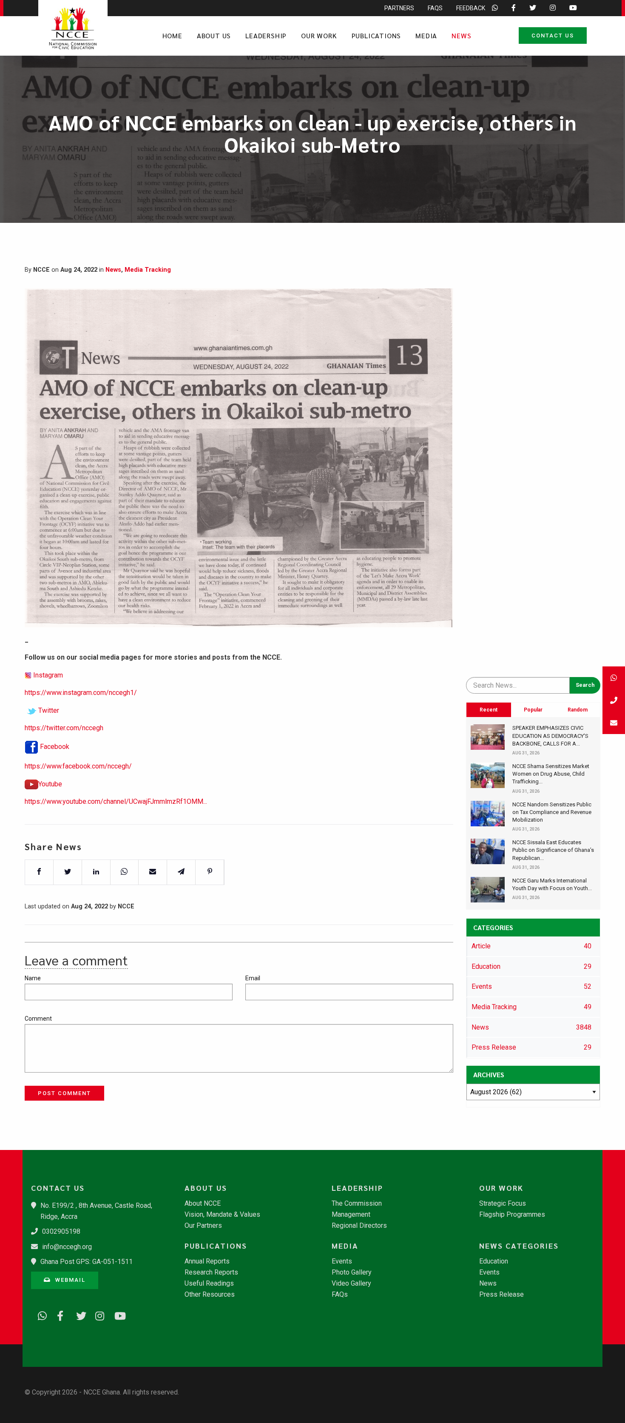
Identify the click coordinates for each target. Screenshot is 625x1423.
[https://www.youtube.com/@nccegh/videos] (116, 1314)
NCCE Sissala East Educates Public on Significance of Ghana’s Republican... (553, 850)
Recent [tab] (488, 710)
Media (426, 35)
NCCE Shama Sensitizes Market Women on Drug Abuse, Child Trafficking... (550, 774)
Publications (376, 35)
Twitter (48, 710)
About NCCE (203, 1203)
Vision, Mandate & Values (222, 1214)
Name (33, 978)
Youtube (50, 784)
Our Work (319, 35)
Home (172, 35)
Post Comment (64, 1093)
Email (252, 978)
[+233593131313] (613, 677)
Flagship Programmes (512, 1214)
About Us (214, 35)
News (461, 35)
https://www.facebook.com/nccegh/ (78, 766)
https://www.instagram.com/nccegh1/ (81, 693)
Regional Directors (359, 1225)
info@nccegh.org (67, 1247)
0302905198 (61, 1231)
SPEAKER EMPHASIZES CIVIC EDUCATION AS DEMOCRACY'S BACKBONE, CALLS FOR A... (550, 735)
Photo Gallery (352, 1272)
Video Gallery (351, 1283)
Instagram (48, 675)
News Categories (519, 1245)
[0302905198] (613, 700)
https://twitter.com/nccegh (64, 728)
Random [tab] (578, 710)
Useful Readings (209, 1283)
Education (493, 1261)
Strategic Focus (502, 1203)
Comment (38, 1018)
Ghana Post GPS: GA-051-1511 (86, 1262)
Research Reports (211, 1272)
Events (342, 1261)
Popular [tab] (533, 710)
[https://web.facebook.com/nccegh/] (58, 1314)
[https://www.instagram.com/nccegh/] (96, 1314)
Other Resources (210, 1294)
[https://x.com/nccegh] (77, 1314)
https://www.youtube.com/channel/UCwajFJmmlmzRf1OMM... (116, 801)
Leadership (266, 35)
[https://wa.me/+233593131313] (39, 1314)
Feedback (470, 8)
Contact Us (552, 35)
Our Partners (203, 1225)
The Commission (357, 1203)
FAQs (435, 8)
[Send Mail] (613, 723)
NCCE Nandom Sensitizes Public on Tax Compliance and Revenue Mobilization (551, 812)
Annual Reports (207, 1261)
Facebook (54, 747)
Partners (399, 8)
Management (351, 1214)
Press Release (501, 1294)
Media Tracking (148, 269)
